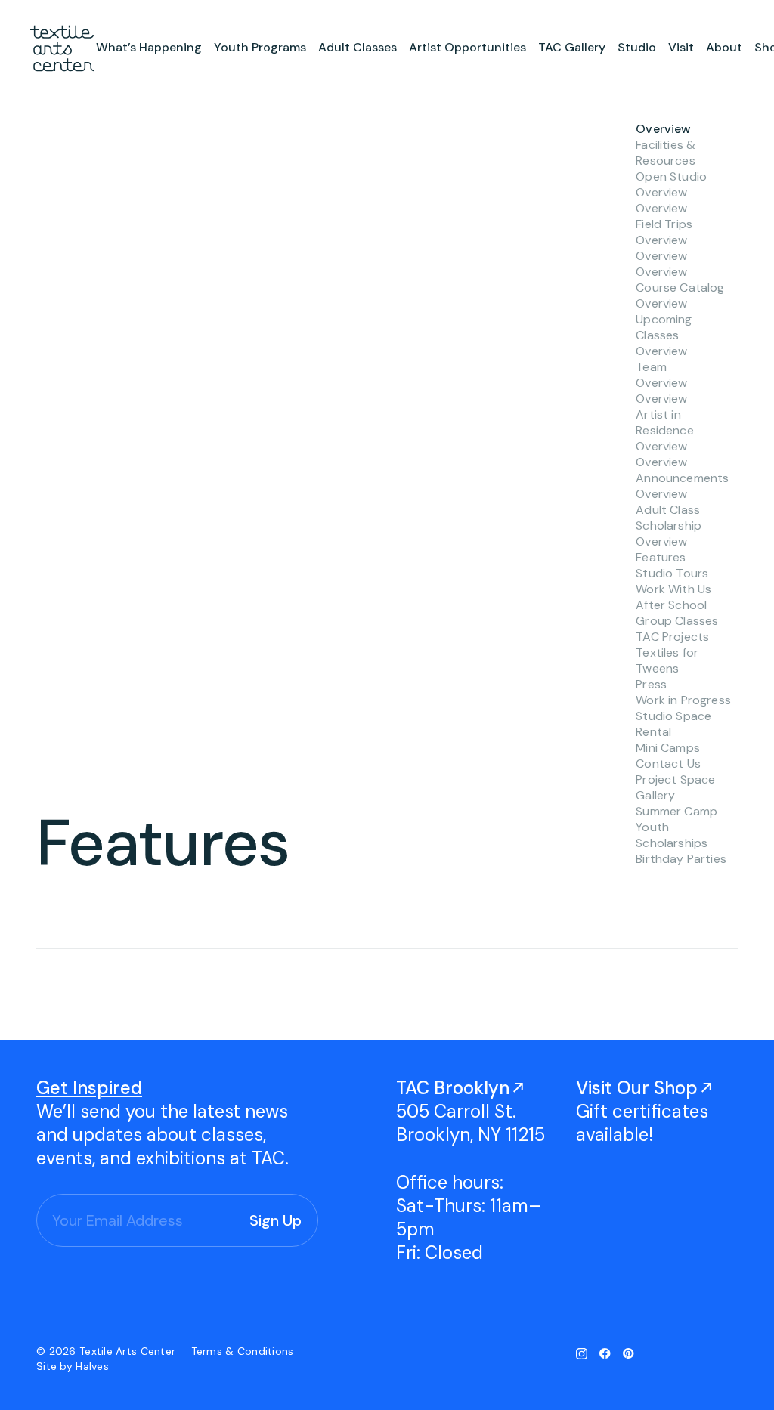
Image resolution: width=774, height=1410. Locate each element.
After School (671, 605)
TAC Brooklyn (452, 1087)
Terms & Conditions (242, 1351)
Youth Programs (260, 47)
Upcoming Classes (664, 327)
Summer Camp (676, 811)
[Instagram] (581, 1353)
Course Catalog (680, 287)
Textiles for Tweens (667, 660)
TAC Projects (672, 637)
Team (651, 367)
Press (651, 684)
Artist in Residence (664, 422)
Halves (92, 1366)
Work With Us (673, 589)
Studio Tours (672, 573)
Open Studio (671, 176)
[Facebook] (605, 1353)
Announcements (682, 478)
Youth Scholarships (671, 835)
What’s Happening (149, 47)
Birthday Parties (681, 859)
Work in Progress (683, 700)
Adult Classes (357, 47)
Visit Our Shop (637, 1087)
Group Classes (677, 621)
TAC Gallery (571, 47)
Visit (681, 47)
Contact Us (668, 763)
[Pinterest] (628, 1353)
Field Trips (664, 224)
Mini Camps (668, 748)
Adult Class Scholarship (668, 517)
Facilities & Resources (665, 153)
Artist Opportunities (467, 47)
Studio (637, 47)
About (724, 47)
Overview (663, 129)
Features (661, 557)
